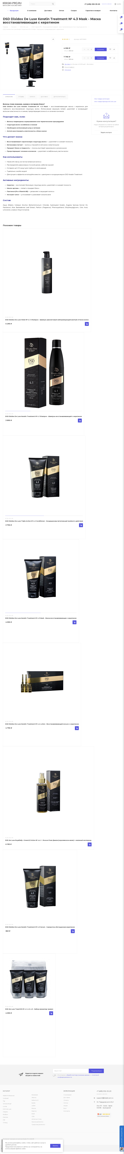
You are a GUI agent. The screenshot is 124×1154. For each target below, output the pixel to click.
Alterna (34, 1097)
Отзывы (21, 96)
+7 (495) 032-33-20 (92, 4)
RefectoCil (35, 1100)
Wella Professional (8, 1095)
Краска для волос (37, 1122)
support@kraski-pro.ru (105, 1098)
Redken (5, 1114)
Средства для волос (38, 1124)
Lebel (33, 1105)
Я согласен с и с (78, 1076)
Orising (5, 1122)
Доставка (67, 64)
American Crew (36, 1119)
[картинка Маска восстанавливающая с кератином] (30, 61)
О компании (67, 1095)
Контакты (67, 1111)
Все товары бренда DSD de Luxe (105, 101)
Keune (34, 1108)
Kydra (33, 1103)
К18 (4, 1120)
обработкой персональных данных (78, 1075)
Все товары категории (102, 99)
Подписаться (96, 1071)
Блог (65, 1108)
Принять (55, 1145)
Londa (5, 1106)
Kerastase (35, 1095)
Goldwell (5, 1098)
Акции (66, 1105)
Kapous (34, 1111)
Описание (68, 70)
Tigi (4, 1101)
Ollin (33, 1116)
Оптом (66, 1103)
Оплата (32, 96)
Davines (5, 1117)
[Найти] (53, 4)
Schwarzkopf (7, 1103)
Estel (33, 1113)
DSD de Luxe (7, 1109)
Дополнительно (60, 96)
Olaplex (5, 1112)
